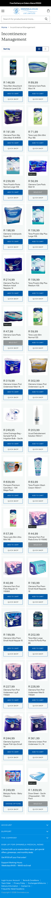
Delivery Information (9, 886)
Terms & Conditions (31, 880)
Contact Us (25, 886)
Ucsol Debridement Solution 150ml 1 (36, 434)
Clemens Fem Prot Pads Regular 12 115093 (11, 589)
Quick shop (13, 99)
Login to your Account (10, 880)
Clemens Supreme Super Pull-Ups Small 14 (12, 744)
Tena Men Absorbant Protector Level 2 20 (12, 87)
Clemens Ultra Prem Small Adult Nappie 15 (13, 639)
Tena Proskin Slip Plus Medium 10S (37, 284)
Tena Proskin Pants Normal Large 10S (11, 185)
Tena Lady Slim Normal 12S (35, 336)
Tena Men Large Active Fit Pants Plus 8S (37, 640)
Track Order (6, 883)
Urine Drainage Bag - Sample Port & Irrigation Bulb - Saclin (13, 436)
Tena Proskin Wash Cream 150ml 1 (36, 486)
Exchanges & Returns (37, 883)
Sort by (6, 49)
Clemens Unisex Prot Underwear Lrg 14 (37, 385)
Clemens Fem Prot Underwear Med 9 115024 (36, 692)
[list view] (45, 49)
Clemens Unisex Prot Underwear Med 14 (12, 385)
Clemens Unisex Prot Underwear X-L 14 (37, 742)
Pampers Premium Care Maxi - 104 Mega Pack (11, 487)
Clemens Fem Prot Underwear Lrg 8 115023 (11, 692)
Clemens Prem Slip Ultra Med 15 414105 (12, 136)
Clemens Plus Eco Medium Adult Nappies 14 (11, 285)
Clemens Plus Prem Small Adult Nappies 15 (37, 589)
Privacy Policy (19, 883)
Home (4, 27)
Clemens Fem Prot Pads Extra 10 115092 (37, 538)
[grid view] (39, 49)
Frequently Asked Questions (12, 889)
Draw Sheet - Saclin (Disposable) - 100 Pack (37, 796)
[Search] (46, 19)
